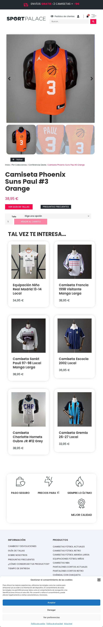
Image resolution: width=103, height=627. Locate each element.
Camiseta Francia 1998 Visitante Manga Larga (74, 289)
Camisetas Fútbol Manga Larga (71, 554)
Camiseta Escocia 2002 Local (74, 361)
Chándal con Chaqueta (67, 574)
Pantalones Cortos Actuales (70, 566)
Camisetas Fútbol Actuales (69, 546)
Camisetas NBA (61, 562)
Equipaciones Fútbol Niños (68, 558)
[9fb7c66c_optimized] (50, 78)
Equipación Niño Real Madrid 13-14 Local (27, 289)
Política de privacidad (55, 624)
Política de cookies (38, 624)
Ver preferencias (51, 617)
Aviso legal (68, 624)
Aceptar (52, 602)
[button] (99, 579)
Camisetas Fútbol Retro (67, 550)
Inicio (7, 165)
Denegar (51, 610)
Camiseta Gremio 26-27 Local (73, 434)
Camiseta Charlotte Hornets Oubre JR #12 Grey (28, 436)
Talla (14, 216)
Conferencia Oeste (37, 165)
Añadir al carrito (31, 221)
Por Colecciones (19, 165)
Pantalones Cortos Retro (68, 570)
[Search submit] (93, 21)
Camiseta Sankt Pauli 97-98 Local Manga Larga (27, 363)
